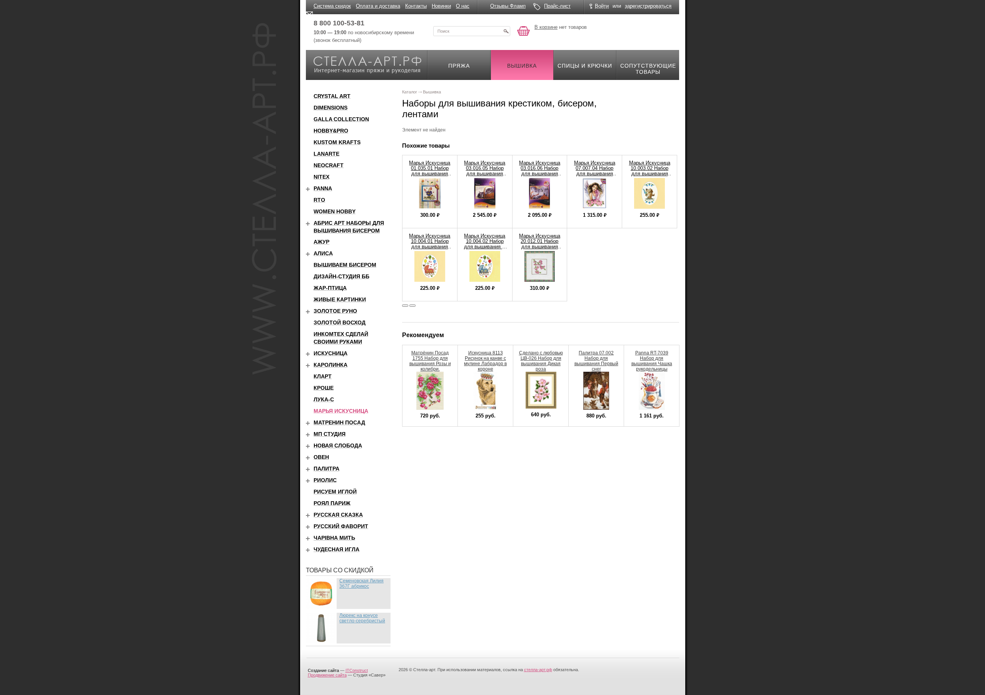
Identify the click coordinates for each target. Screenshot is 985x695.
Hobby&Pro (331, 131)
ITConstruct (357, 670)
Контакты (416, 6)
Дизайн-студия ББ (341, 276)
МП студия (330, 434)
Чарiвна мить (334, 538)
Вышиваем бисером (345, 265)
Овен (321, 457)
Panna (323, 188)
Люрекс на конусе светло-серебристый (362, 618)
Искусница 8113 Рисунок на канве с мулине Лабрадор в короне (485, 361)
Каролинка (330, 365)
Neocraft (329, 165)
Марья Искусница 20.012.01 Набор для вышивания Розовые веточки (539, 244)
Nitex (321, 177)
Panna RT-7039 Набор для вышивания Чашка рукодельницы (651, 361)
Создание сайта (323, 670)
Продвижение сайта (327, 675)
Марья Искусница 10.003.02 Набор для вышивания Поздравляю (649, 171)
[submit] (506, 31)
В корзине (546, 27)
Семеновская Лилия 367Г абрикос (361, 583)
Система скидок (332, 6)
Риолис (325, 480)
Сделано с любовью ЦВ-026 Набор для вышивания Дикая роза (541, 361)
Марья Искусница (341, 411)
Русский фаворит (341, 526)
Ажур (321, 242)
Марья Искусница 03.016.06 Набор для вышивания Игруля (539, 171)
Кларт (323, 376)
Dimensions (330, 108)
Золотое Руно (335, 311)
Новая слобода (338, 445)
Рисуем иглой (335, 492)
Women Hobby (335, 211)
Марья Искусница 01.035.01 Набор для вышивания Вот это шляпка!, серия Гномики (429, 173)
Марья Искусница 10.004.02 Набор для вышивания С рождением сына (485, 244)
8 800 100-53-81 (339, 23)
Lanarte (326, 154)
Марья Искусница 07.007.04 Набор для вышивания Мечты (594, 171)
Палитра (326, 469)
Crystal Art (332, 96)
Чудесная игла (336, 549)
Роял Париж (332, 503)
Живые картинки (340, 299)
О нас (462, 6)
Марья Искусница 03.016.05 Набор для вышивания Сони (484, 171)
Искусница (330, 353)
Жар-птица (330, 288)
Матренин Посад (339, 422)
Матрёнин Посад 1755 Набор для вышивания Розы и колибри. (430, 361)
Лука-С (324, 399)
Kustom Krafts (337, 142)
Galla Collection (341, 119)
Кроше (324, 388)
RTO (319, 200)
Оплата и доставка (378, 6)
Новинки (441, 6)
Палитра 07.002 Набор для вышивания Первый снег (596, 361)
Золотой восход (340, 322)
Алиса (323, 253)
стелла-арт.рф (538, 669)
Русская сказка (338, 515)
